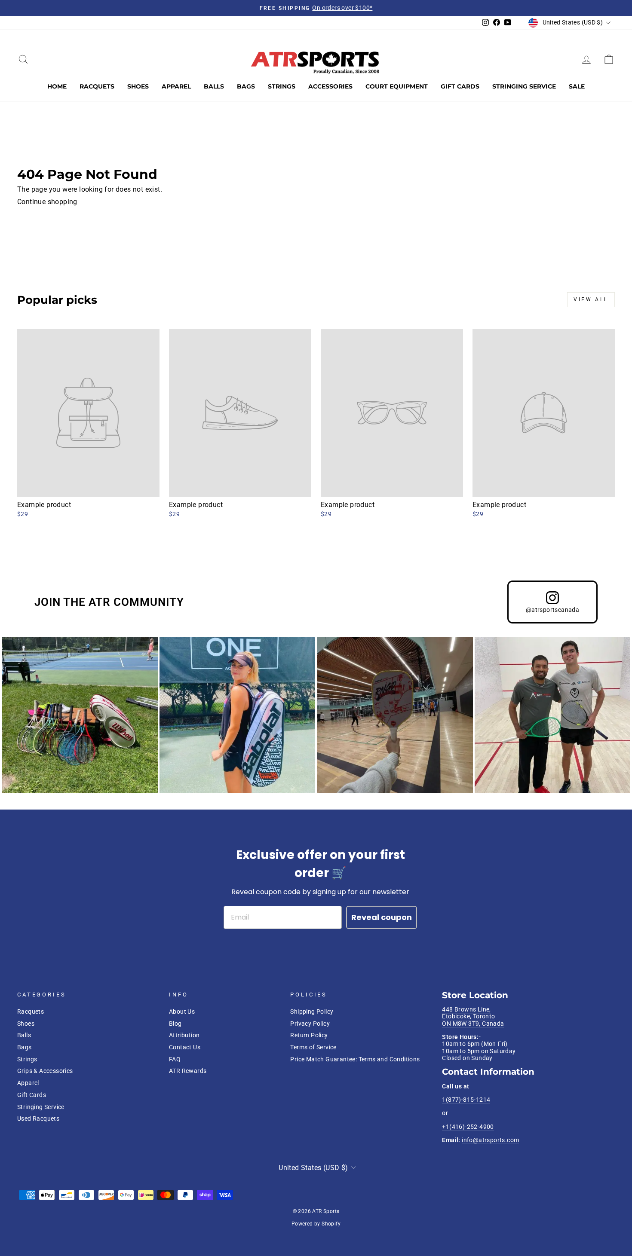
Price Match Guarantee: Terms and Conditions (355, 1059)
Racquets (97, 86)
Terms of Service (313, 1047)
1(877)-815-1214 (466, 1099)
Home (57, 86)
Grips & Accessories (45, 1070)
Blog (175, 1023)
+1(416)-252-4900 (468, 1126)
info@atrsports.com (490, 1140)
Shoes (138, 86)
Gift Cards (460, 86)
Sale (577, 86)
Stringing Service (524, 86)
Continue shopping (47, 202)
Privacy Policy (310, 1023)
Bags (246, 86)
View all (591, 299)
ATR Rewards (187, 1070)
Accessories (330, 86)
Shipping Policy (311, 1011)
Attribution (184, 1035)
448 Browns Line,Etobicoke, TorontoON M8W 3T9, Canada (473, 1016)
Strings (281, 86)
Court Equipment (396, 86)
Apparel (176, 86)
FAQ (175, 1059)
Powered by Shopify (316, 1224)
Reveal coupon (381, 917)
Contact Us (184, 1047)
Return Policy (309, 1035)
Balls (214, 86)
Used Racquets (38, 1118)
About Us (182, 1011)
